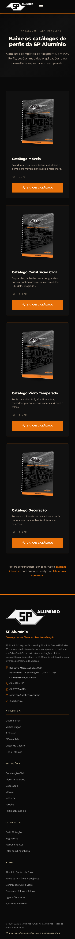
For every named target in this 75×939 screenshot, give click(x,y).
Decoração (12, 785)
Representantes (14, 844)
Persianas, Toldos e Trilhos (20, 891)
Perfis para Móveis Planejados (22, 878)
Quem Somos (13, 720)
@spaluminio (15, 701)
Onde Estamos (14, 751)
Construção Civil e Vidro (19, 884)
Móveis (9, 792)
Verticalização (13, 726)
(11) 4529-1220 (16, 683)
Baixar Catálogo (40, 187)
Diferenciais (12, 739)
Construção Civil (15, 773)
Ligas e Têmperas (15, 897)
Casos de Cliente (15, 745)
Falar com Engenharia (18, 850)
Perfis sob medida (16, 810)
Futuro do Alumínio (16, 903)
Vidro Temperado (15, 779)
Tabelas (10, 804)
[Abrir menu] (41, 6)
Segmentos (12, 838)
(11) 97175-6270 (17, 689)
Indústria (10, 798)
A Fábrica (11, 733)
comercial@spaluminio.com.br (24, 695)
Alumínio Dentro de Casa (19, 872)
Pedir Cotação (14, 832)
